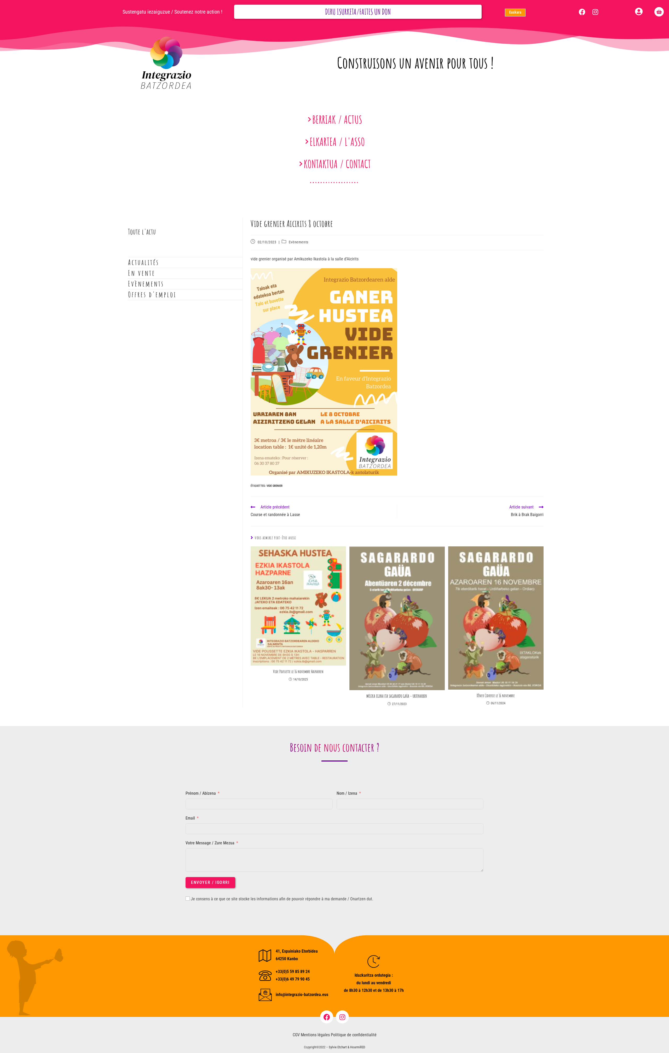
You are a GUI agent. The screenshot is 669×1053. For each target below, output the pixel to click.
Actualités (143, 262)
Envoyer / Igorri (210, 882)
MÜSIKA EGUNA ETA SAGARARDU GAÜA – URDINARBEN (397, 696)
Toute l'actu (142, 231)
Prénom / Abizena (201, 793)
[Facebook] (582, 11)
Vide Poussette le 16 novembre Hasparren (298, 671)
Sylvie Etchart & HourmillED (347, 1047)
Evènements (298, 242)
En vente (141, 273)
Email (190, 818)
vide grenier (274, 486)
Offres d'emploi (152, 294)
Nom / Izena (347, 793)
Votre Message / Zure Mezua (210, 842)
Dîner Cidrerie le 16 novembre (496, 695)
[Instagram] (595, 11)
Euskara (515, 12)
